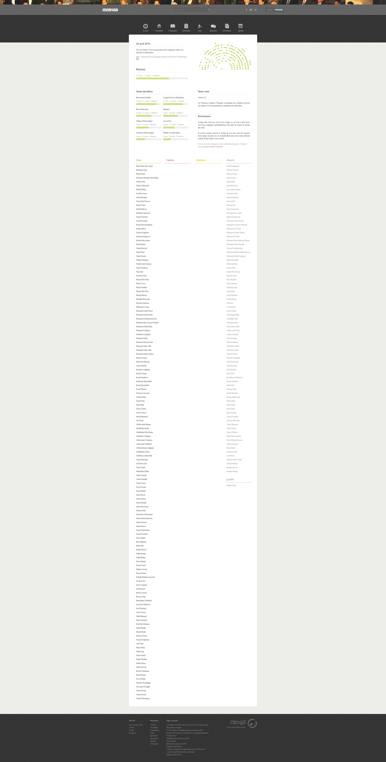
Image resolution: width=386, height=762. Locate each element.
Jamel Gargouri (141, 585)
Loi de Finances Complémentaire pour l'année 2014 (184, 730)
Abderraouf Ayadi (233, 330)
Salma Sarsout (141, 522)
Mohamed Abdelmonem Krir (146, 319)
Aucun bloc (167, 121)
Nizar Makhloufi (233, 197)
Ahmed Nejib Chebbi (234, 460)
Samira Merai (141, 499)
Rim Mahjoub (141, 542)
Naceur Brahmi (232, 432)
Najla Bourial (141, 256)
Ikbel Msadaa (141, 675)
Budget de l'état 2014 (173, 746)
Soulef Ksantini (141, 221)
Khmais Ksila (231, 389)
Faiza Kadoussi (232, 295)
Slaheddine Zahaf (233, 346)
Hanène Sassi (141, 565)
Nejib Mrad (140, 252)
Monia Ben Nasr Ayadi (144, 166)
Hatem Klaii (231, 401)
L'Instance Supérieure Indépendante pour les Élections (185, 749)
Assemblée (159, 31)
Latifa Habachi (141, 366)
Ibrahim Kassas (232, 467)
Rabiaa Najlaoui (232, 381)
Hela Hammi (140, 244)
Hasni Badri (231, 448)
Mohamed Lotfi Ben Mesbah (237, 225)
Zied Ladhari (140, 538)
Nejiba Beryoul (141, 248)
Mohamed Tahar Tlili (143, 346)
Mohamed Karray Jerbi (144, 342)
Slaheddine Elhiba (142, 471)
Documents (227, 31)
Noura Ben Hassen (143, 201)
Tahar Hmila (140, 648)
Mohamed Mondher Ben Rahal (147, 178)
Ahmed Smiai (141, 691)
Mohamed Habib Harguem (236, 256)
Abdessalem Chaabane (144, 440)
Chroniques (186, 31)
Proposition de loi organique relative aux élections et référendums (164, 57)
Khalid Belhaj (141, 190)
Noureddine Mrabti (233, 190)
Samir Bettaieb (141, 503)
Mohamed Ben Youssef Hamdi (147, 323)
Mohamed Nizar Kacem (235, 221)
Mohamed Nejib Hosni (144, 311)
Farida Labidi (141, 397)
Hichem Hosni (232, 174)
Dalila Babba (140, 557)
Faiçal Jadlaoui (232, 283)
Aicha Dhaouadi (142, 460)
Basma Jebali (141, 597)
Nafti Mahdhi (141, 628)
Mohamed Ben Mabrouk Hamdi (238, 240)
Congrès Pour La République (173, 98)
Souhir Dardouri (142, 217)
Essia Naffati (140, 679)
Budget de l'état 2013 (173, 755)
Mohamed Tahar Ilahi (143, 350)
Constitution (172, 31)
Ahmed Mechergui (143, 698)
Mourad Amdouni (142, 303)
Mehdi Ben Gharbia (234, 436)
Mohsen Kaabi (141, 358)
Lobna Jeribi (231, 268)
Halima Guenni (141, 569)
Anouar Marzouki (233, 420)
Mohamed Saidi (141, 338)
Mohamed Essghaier (143, 334)
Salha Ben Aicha (232, 350)
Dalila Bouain (141, 554)
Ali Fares (230, 303)
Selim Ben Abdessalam (144, 514)
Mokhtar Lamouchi (143, 213)
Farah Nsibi (140, 401)
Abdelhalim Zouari (143, 452)
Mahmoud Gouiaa (142, 307)
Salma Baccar (141, 526)
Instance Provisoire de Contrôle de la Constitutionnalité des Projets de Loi (187, 734)
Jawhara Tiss (141, 581)
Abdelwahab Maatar (143, 424)
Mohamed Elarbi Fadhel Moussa (238, 252)
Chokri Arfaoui (232, 354)
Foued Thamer (141, 389)
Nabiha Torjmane (142, 260)
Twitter (212, 147)
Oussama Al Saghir (143, 687)
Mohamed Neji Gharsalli (235, 244)
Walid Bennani (141, 616)
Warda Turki (140, 182)
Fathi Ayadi (231, 291)
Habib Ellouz (141, 663)
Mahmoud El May (233, 236)
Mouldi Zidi (231, 205)
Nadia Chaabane (142, 268)
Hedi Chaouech (141, 620)
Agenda (240, 31)
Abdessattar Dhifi (233, 327)
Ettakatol (166, 109)
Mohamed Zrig (141, 170)
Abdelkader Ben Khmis (144, 432)
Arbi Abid (139, 644)
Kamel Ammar (141, 373)
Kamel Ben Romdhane (144, 225)
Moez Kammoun (233, 209)
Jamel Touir (231, 405)
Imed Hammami (142, 417)
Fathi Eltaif (140, 405)
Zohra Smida (140, 655)
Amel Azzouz (141, 612)
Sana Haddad (141, 491)
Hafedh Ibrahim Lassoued (145, 577)
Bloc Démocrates (142, 109)
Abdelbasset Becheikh (144, 456)
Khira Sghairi (141, 561)
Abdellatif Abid (232, 319)
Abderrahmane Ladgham (145, 448)
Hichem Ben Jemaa (143, 240)
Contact (131, 727)
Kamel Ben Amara (233, 272)
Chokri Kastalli (141, 479)
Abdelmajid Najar (233, 315)
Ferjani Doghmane (142, 640)
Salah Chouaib (141, 475)
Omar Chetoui (141, 413)
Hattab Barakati (232, 393)
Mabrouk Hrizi (232, 264)
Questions (213, 31)
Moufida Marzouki (143, 299)
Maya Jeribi (231, 201)
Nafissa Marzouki (142, 186)
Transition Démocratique (145, 133)
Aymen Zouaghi (232, 417)
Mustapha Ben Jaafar (234, 213)
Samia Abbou (141, 229)
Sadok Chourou (232, 444)
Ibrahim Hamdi (232, 471)
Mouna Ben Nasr (142, 291)
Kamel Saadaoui (142, 377)
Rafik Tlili (139, 546)
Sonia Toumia (141, 487)
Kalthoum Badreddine (144, 381)
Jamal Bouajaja (141, 197)
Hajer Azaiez (231, 178)
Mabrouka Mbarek (143, 362)
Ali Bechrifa (231, 307)
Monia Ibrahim (141, 287)
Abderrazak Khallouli (144, 444)
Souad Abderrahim (143, 530)
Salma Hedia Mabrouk (144, 518)
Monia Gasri (140, 283)
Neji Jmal (139, 272)
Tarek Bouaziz (232, 338)
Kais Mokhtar (232, 280)
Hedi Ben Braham (142, 624)
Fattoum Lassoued (142, 393)
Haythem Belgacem (143, 236)
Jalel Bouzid (140, 589)
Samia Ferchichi (142, 534)
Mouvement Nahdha (143, 98)
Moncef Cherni (141, 636)
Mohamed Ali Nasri (234, 229)
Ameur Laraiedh (232, 334)
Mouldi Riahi (141, 632)
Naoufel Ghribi (232, 186)
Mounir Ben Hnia (142, 280)
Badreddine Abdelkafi (144, 601)
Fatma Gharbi (141, 409)
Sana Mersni (140, 495)
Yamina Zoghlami (142, 233)
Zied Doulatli (231, 370)
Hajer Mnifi (231, 182)
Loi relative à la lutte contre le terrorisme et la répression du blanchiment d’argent (187, 726)
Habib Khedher (141, 659)
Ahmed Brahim (232, 464)
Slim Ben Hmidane (233, 358)
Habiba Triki (231, 485)
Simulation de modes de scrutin (177, 738)
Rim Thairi (230, 373)
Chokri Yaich (141, 483)
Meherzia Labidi (232, 260)
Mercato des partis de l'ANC (176, 744)
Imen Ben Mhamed (143, 604)
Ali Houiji (139, 420)
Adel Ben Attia (141, 464)
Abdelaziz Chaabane (143, 436)
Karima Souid (232, 276)
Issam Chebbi (231, 311)
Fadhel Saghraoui (233, 166)
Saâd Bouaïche (232, 366)
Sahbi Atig (140, 651)
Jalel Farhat (231, 409)
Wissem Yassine (232, 170)
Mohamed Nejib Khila (144, 327)
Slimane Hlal (140, 511)
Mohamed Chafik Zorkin (235, 233)
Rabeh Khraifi (141, 550)
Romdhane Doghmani (234, 377)
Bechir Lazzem (141, 593)
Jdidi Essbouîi (141, 667)
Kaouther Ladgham (143, 370)
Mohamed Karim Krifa (144, 315)
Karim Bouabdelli (142, 385)
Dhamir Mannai (232, 342)
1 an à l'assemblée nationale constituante (180, 752)
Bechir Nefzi (140, 205)
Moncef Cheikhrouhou (235, 248)
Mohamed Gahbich (143, 330)
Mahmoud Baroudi (233, 217)
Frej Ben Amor (141, 193)
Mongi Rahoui (141, 295)
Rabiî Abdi (230, 385)
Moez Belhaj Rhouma (234, 440)
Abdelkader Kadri (142, 428)
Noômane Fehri (232, 193)
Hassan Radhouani (233, 397)
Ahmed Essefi (141, 694)
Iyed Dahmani (141, 608)
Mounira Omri (141, 276)
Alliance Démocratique (144, 121)
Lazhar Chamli (232, 452)
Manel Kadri (140, 174)
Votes (200, 31)
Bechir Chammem (142, 671)
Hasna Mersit (141, 573)
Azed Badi (230, 456)
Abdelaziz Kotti (232, 323)
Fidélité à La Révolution (171, 133)
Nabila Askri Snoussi (143, 264)
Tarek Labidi (140, 467)
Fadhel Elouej (231, 299)
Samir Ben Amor (142, 507)
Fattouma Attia (232, 287)
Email (207, 147)
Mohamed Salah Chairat (144, 354)
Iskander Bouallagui (143, 683)
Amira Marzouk (232, 424)
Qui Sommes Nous (136, 725)
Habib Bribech (141, 209)
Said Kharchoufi (232, 362)
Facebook (218, 147)
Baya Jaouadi (231, 413)
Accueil (145, 31)
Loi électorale (171, 741)
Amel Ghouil (231, 428)
